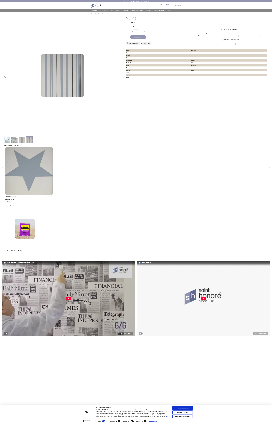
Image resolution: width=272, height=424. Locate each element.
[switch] (118, 421)
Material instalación (159, 10)
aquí (167, 416)
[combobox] (131, 5)
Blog (169, 10)
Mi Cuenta (169, 5)
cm (230, 36)
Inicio (92, 13)
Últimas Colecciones (137, 10)
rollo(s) (139, 30)
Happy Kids (14, 196)
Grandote (7, 196)
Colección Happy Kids (131, 19)
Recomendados (115, 10)
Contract (148, 10)
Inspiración (125, 10)
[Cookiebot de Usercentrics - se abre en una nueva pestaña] (87, 421)
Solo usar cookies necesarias (182, 416)
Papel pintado (93, 10)
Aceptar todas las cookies (182, 408)
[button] (5, 76)
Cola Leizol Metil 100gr (11, 250)
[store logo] (96, 5)
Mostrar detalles (153, 421)
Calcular (230, 44)
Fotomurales (104, 10)
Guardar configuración (182, 412)
